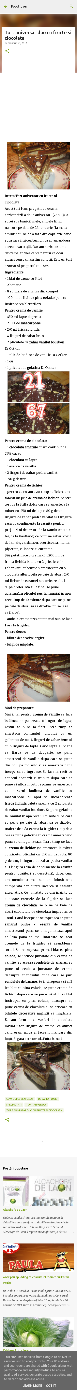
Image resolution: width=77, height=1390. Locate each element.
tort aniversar (36, 1104)
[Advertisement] (38, 99)
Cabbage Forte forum (17, 1350)
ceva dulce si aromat (20, 1099)
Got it (51, 1386)
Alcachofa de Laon (15, 1209)
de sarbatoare (47, 1099)
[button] (7, 51)
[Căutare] (71, 6)
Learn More (32, 1386)
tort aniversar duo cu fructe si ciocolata (34, 1110)
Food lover (19, 6)
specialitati (14, 1104)
